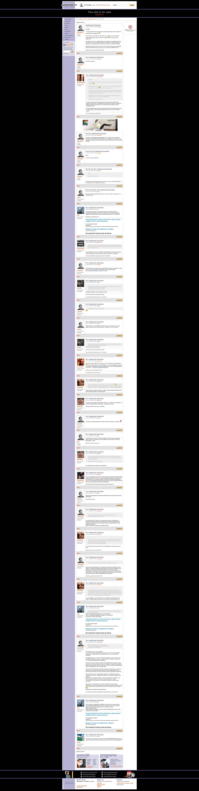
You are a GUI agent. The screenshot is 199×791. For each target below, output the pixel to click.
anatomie (67, 23)
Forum (86, 18)
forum (66, 29)
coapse (88, 763)
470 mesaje (79, 251)
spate (94, 762)
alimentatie (67, 21)
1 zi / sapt (112, 762)
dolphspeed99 (81, 82)
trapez (94, 763)
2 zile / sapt (113, 763)
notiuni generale (114, 759)
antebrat (89, 760)
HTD (111, 781)
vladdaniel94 (80, 480)
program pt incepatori (115, 760)
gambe (94, 759)
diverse (66, 27)
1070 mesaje (79, 390)
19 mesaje (79, 519)
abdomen (89, 759)
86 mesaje (79, 273)
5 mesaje (79, 161)
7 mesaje (79, 444)
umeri (88, 764)
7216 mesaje (79, 218)
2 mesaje (79, 35)
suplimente (68, 37)
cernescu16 (80, 366)
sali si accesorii (69, 35)
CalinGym (79, 176)
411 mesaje (79, 85)
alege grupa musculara (90, 766)
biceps (88, 762)
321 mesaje (79, 483)
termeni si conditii (101, 784)
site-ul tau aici (120, 784)
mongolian (80, 270)
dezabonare (65, 53)
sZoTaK (79, 288)
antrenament (68, 19)
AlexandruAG (80, 248)
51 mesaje (79, 200)
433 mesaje (79, 369)
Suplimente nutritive (91, 18)
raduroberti (80, 387)
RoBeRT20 (80, 406)
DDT (78, 441)
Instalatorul (80, 32)
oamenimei (80, 158)
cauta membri (80, 787)
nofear (79, 197)
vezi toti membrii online (82, 785)
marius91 (79, 311)
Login (93, 5)
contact (98, 786)
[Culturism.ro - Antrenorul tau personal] (69, 6)
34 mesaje (79, 332)
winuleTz (79, 423)
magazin (67, 39)
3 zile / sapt (113, 764)
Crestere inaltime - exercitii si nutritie (125, 783)
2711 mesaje (79, 291)
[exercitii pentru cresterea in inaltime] (99, 777)
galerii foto (67, 31)
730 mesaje (79, 745)
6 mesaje (79, 144)
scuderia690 (80, 516)
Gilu (78, 215)
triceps (94, 764)
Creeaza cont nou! (106, 5)
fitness (66, 25)
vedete (66, 33)
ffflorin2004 (80, 141)
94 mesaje (79, 409)
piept (94, 760)
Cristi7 (79, 742)
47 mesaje (79, 314)
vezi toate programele (116, 766)
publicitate (99, 785)
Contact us (99, 14)
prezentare (99, 783)
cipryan (79, 329)
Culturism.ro (81, 18)
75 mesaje (79, 502)
